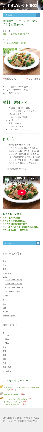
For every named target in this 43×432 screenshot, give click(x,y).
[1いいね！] (27, 79)
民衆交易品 (7, 367)
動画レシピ (7, 33)
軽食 (4, 307)
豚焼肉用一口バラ (19, 43)
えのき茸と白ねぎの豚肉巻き (15, 223)
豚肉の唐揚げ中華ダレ (12, 394)
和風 (15, 33)
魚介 (4, 347)
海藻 (4, 351)
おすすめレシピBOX (20, 5)
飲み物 (5, 311)
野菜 (4, 355)
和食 (20, 33)
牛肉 (7, 335)
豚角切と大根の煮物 (11, 217)
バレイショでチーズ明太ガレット (16, 399)
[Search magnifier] (38, 15)
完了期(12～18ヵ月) (12, 291)
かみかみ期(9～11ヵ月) (14, 287)
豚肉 (28, 33)
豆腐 (4, 363)
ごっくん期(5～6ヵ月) (13, 279)
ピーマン (6, 43)
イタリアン (7, 273)
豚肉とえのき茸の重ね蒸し (14, 220)
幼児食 (5, 295)
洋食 (4, 265)
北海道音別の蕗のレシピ (13, 404)
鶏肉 (7, 343)
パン (4, 303)
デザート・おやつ (9, 315)
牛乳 (4, 359)
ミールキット (8, 371)
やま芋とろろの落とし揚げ (14, 401)
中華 (4, 269)
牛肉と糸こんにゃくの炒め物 (15, 229)
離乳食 (5, 277)
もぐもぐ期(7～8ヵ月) (13, 283)
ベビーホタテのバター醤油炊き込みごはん (21, 226)
